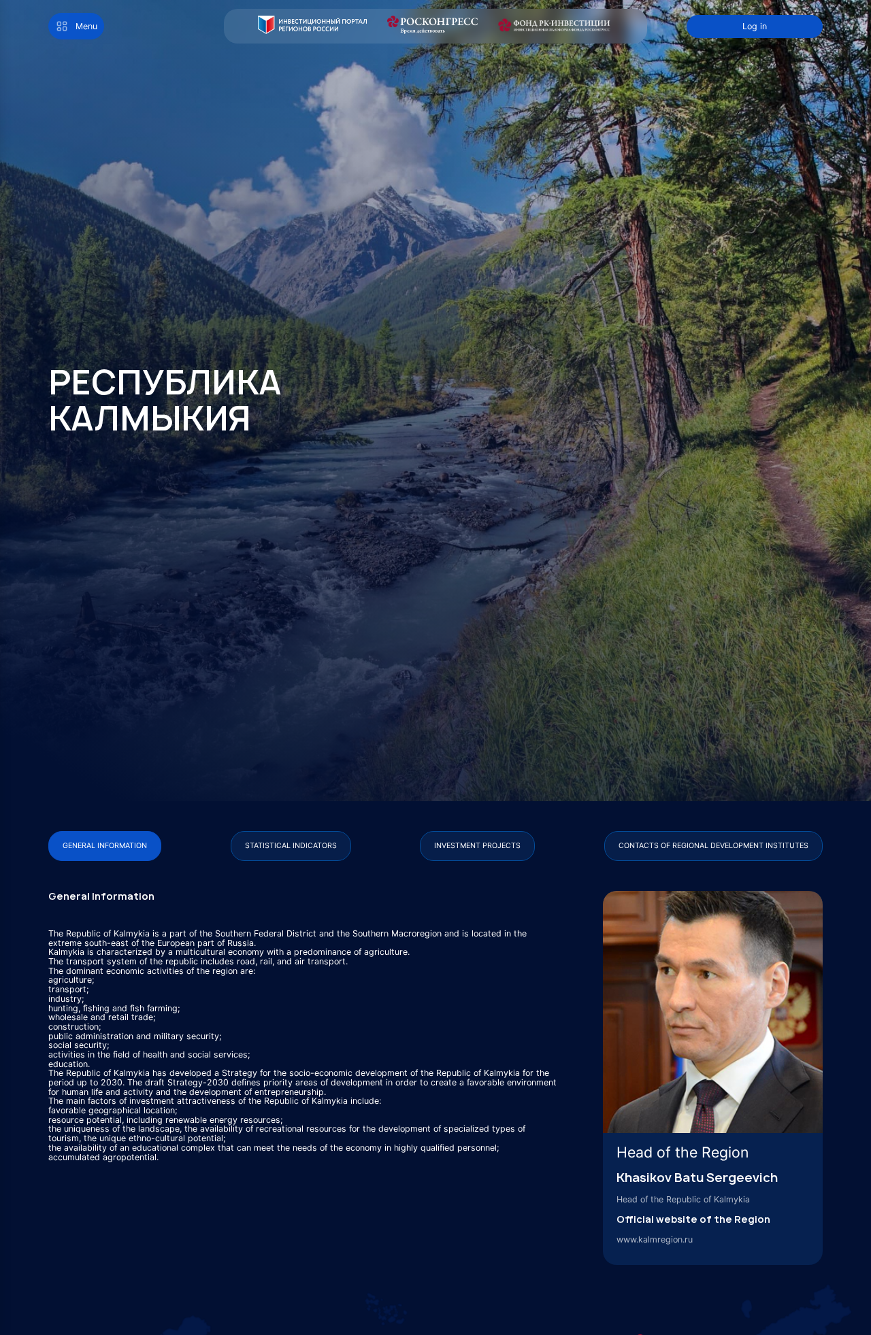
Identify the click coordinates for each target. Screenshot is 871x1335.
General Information (105, 845)
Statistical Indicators (291, 845)
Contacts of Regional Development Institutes (713, 845)
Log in (754, 26)
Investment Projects (477, 845)
